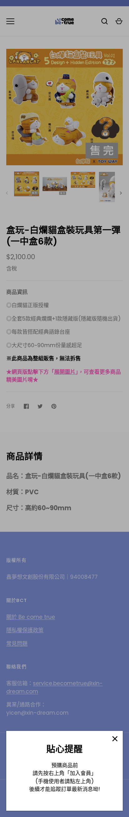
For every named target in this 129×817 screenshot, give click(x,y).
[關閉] (115, 739)
